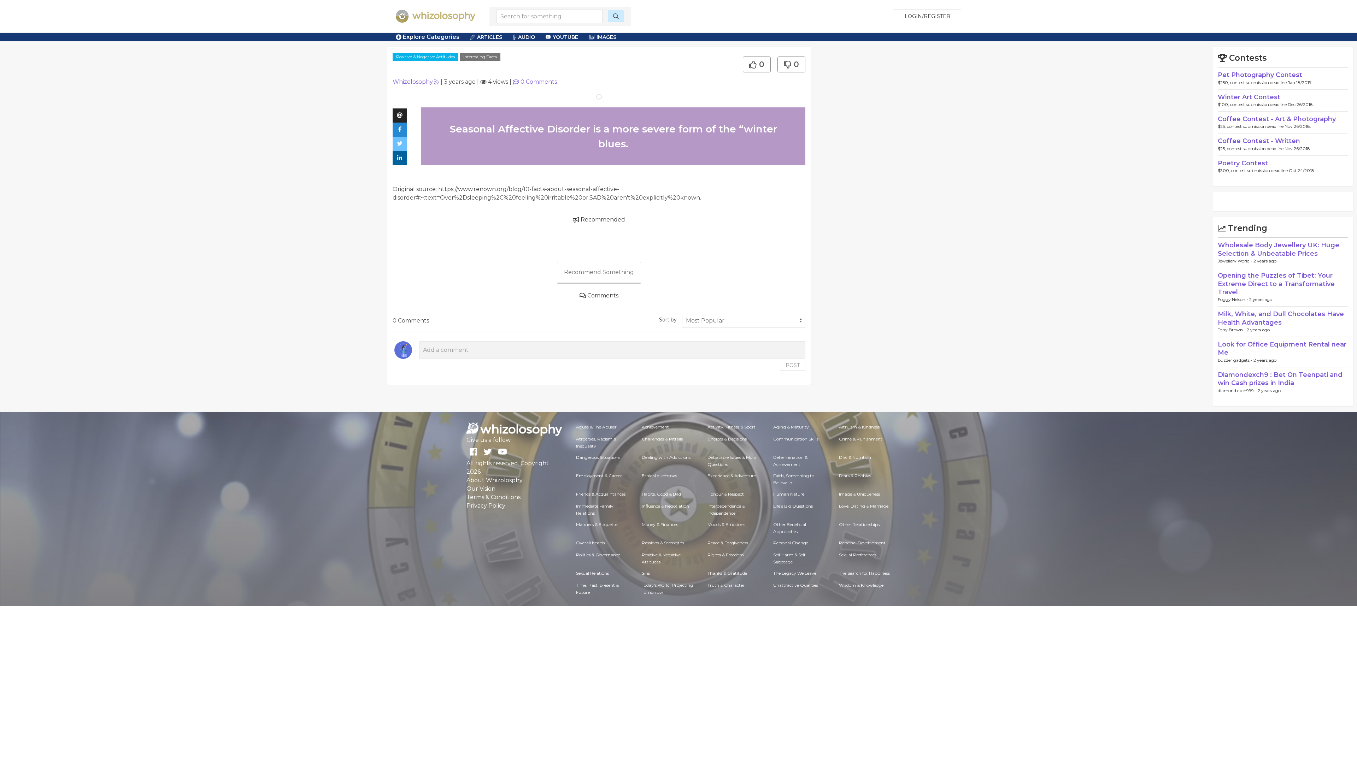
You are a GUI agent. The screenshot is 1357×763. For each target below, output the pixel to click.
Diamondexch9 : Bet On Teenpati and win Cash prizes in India (1280, 379)
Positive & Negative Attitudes (425, 56)
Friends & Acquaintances (600, 494)
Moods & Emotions (726, 524)
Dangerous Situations (598, 457)
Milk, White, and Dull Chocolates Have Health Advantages (1281, 318)
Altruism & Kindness (859, 427)
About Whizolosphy (494, 480)
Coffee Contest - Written (1259, 141)
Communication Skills (795, 439)
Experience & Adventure (731, 475)
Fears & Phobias (855, 475)
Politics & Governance (598, 554)
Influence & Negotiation (665, 506)
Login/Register (927, 16)
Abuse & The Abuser (596, 427)
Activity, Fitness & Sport (731, 427)
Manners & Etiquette (596, 524)
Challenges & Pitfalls (662, 439)
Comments (539, 81)
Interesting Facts (480, 56)
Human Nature (788, 494)
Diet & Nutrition (855, 457)
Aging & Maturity (791, 427)
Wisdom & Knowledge (861, 585)
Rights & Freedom (725, 554)
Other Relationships (859, 524)
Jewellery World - (1235, 261)
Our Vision (480, 488)
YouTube (565, 37)
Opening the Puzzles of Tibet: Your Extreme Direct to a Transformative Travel (1276, 284)
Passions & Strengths (663, 542)
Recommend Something (599, 272)
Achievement (655, 427)
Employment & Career (599, 475)
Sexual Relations (592, 573)
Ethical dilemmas (659, 475)
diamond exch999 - (1238, 390)
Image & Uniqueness (859, 494)
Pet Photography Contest (1260, 75)
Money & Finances (660, 524)
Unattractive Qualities (795, 585)
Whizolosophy (413, 81)
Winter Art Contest (1249, 97)
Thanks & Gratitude (727, 573)
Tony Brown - (1232, 329)
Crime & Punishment (860, 439)
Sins (646, 573)
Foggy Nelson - (1233, 299)
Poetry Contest (1243, 163)
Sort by (668, 320)
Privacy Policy (485, 505)
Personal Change (790, 542)
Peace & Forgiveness (727, 542)
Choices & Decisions (727, 439)
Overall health (590, 542)
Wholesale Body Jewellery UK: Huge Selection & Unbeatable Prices (1278, 249)
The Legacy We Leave (794, 573)
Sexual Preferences (857, 554)
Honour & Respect (725, 494)
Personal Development (862, 542)
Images (606, 37)
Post (793, 365)
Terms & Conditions (493, 497)
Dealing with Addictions (666, 457)
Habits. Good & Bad (661, 494)
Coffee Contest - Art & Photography (1277, 119)
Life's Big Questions (793, 506)
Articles (489, 37)
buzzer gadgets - (1235, 360)
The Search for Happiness (864, 573)
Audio (526, 37)
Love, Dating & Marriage (863, 506)
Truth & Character (726, 585)
